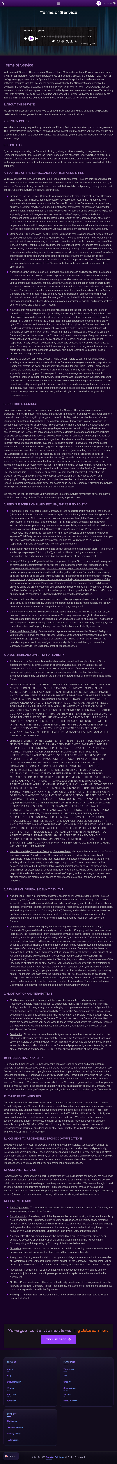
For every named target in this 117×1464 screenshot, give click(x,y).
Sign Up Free (56, 1339)
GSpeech (92, 43)
